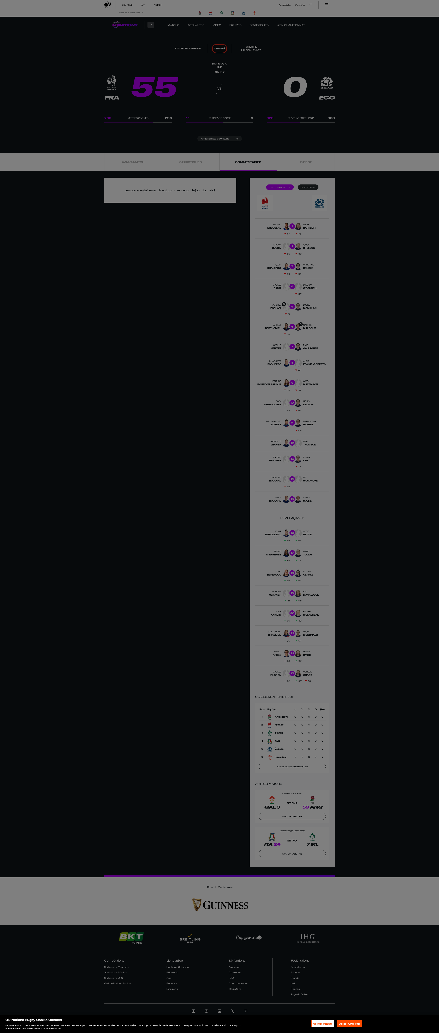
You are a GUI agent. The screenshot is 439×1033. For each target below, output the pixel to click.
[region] (219, 1024)
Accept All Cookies (349, 1023)
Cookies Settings (323, 1023)
